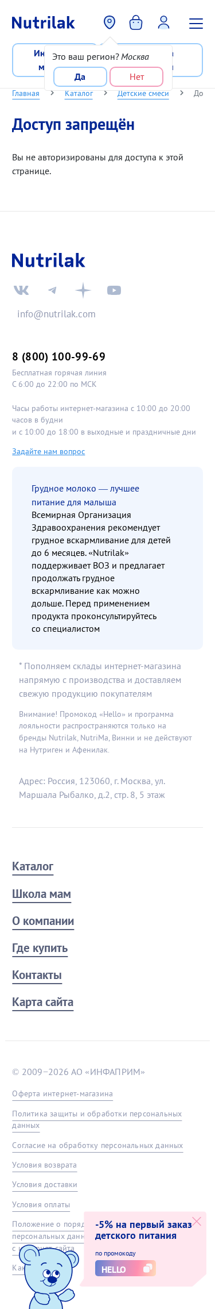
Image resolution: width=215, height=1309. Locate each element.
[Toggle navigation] (197, 22)
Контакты (37, 974)
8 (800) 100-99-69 (58, 356)
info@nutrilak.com (56, 314)
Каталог (79, 92)
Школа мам (41, 893)
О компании (43, 920)
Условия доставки (44, 1184)
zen (83, 290)
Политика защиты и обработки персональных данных (97, 1119)
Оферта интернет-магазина (62, 1093)
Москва (110, 22)
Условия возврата (44, 1165)
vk (21, 290)
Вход (167, 21)
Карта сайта (42, 1001)
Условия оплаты (41, 1204)
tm (52, 290)
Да (80, 76)
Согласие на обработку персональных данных (97, 1145)
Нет (137, 76)
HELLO (113, 1269)
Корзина (137, 21)
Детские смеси (143, 92)
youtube (114, 290)
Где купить (40, 947)
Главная (26, 92)
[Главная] (43, 22)
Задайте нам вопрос (48, 451)
